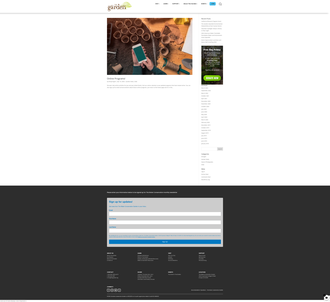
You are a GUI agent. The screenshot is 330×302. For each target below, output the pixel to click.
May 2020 (204, 114)
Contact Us (110, 260)
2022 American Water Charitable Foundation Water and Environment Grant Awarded (211, 35)
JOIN (212, 4)
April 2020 (204, 117)
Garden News (130, 81)
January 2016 (205, 143)
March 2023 (204, 88)
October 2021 (205, 96)
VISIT (157, 4)
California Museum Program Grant (211, 21)
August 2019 (204, 133)
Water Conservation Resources (145, 260)
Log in (203, 171)
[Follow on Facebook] (108, 290)
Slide (135, 81)
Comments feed (205, 177)
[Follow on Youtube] (115, 290)
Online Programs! (116, 78)
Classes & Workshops (143, 255)
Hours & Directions (173, 260)
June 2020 (204, 112)
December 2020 (205, 101)
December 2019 (205, 125)
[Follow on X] (119, 290)
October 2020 (205, 106)
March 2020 (204, 120)
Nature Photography (207, 162)
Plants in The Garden (143, 257)
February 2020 (205, 122)
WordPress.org (205, 179)
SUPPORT (175, 4)
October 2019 (205, 128)
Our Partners (110, 257)
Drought (203, 156)
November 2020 (205, 104)
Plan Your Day (171, 255)
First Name (112, 218)
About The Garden (189, 4)
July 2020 (204, 109)
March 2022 (204, 93)
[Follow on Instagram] (112, 290)
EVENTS (203, 4)
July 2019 (204, 135)
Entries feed (204, 174)
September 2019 (206, 130)
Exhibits (170, 257)
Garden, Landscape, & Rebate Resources (148, 258)
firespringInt (112, 81)
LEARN (165, 4)
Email (111, 210)
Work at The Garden (112, 258)
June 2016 (204, 141)
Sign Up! (165, 242)
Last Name (112, 227)
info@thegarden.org (113, 277)
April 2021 (204, 98)
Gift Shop (170, 258)
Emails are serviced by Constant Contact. (146, 237)
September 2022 (206, 90)
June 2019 (204, 138)
